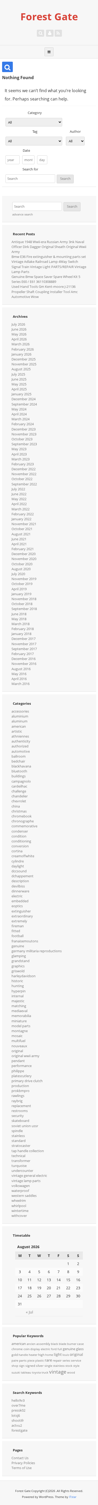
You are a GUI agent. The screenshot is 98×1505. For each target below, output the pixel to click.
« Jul (29, 1312)
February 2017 (22, 653)
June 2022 (18, 494)
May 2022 (18, 499)
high (41, 1354)
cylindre (17, 861)
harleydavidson (23, 976)
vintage (57, 1371)
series (66, 1360)
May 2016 (18, 673)
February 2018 (22, 628)
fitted (15, 931)
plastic (39, 1360)
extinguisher (21, 911)
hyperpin (18, 991)
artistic (16, 731)
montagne (19, 1030)
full (59, 1349)
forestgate (19, 1430)
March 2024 (20, 419)
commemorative (24, 826)
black (54, 1344)
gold (14, 1354)
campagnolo (21, 781)
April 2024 (19, 414)
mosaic (16, 1035)
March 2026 (20, 344)
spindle (17, 1130)
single (48, 1366)
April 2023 (19, 454)
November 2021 (23, 524)
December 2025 (23, 359)
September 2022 (24, 484)
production (20, 1085)
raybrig (16, 1100)
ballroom (18, 756)
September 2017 (24, 648)
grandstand (20, 960)
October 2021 (21, 528)
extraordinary (22, 916)
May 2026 (18, 334)
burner (71, 1344)
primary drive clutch (27, 1080)
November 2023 (23, 434)
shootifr (17, 1420)
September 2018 (24, 608)
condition (18, 836)
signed (30, 1365)
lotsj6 (15, 1415)
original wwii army (25, 1055)
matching (18, 1006)
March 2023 (20, 459)
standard (18, 1140)
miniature (19, 1021)
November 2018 (23, 598)
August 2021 (21, 534)
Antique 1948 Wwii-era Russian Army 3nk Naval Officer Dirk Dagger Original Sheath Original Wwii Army (48, 246)
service (76, 1360)
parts (23, 1360)
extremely (19, 921)
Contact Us (19, 1458)
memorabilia (21, 1015)
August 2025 (21, 369)
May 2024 (18, 409)
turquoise (19, 1165)
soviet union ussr (24, 1125)
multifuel (18, 1040)
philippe (17, 1071)
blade (62, 1344)
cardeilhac (19, 786)
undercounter (22, 1170)
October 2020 (21, 564)
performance (21, 1065)
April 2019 (19, 589)
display (35, 1349)
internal (17, 996)
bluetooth (19, 771)
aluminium (19, 716)
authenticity (20, 741)
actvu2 (16, 1425)
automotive (20, 751)
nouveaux (19, 1046)
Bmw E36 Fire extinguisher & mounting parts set (48, 256)
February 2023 (22, 464)
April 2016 (19, 678)
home (49, 1355)
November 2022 (23, 474)
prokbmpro (20, 1090)
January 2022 (21, 519)
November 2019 (23, 578)
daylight (17, 866)
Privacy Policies (23, 1462)
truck (45, 1372)
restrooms (19, 1110)
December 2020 (23, 553)
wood (71, 1372)
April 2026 (19, 339)
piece (30, 1360)
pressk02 (18, 1410)
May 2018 (18, 619)
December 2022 (23, 469)
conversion (20, 846)
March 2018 (20, 623)
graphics (18, 966)
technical (18, 1155)
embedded (19, 901)
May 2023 (18, 449)
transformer (20, 1160)
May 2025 (18, 384)
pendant (18, 1060)
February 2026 (22, 349)
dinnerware (20, 891)
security (17, 1115)
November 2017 (23, 644)
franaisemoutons (24, 941)
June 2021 (18, 539)
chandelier (19, 796)
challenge (18, 791)
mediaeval (19, 1010)
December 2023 (23, 429)
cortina (16, 851)
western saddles (24, 1195)
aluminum (19, 721)
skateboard (20, 1120)
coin (27, 1349)
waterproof (20, 1190)
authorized (19, 746)
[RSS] (58, 33)
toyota (36, 1372)
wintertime (19, 1210)
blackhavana (21, 766)
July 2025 (18, 374)
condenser (19, 831)
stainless (18, 1135)
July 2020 (18, 573)
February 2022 (22, 514)
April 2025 (19, 389)
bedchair (18, 761)
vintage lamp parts (26, 1180)
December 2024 (23, 399)
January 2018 (21, 633)
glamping (18, 956)
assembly (43, 1344)
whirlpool (18, 1205)
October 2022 (21, 479)
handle (23, 1355)
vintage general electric (29, 1175)
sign (22, 1366)
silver (40, 1365)
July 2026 (18, 324)
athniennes (20, 736)
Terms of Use (21, 1467)
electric (16, 896)
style (76, 1366)
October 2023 (21, 439)
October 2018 (21, 603)
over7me (18, 1405)
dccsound (19, 871)
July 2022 (18, 489)
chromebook (21, 816)
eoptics (17, 906)
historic (17, 981)
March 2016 (20, 683)
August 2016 (21, 668)
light (58, 1354)
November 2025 (23, 364)
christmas (19, 811)
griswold (18, 971)
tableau (26, 1372)
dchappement (22, 876)
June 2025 (18, 379)
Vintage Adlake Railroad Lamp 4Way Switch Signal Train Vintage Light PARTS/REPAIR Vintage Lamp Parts (48, 266)
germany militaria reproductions (36, 951)
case (80, 1344)
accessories (20, 711)
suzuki (15, 1372)
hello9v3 (18, 1400)
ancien (31, 1344)
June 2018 (18, 614)
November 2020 (23, 558)
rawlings (17, 1095)
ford (54, 1349)
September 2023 (24, 444)
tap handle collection (27, 1150)
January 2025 (21, 394)
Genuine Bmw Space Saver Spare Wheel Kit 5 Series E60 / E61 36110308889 (45, 279)
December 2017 (23, 638)
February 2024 (22, 424)
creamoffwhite (22, 856)
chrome (17, 1349)
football (17, 936)
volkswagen (20, 1185)
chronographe (22, 821)
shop (14, 1366)
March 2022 (20, 509)
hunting (17, 985)
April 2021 (19, 544)
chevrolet (18, 801)
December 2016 (23, 658)
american (18, 726)
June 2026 (18, 329)
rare (48, 1360)
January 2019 (21, 594)
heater (33, 1355)
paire (14, 1360)
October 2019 (21, 583)
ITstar (72, 1497)
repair (57, 1360)
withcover (19, 1215)
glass (80, 1349)
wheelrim (18, 1200)
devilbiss (18, 886)
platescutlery (21, 1076)
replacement (21, 1105)
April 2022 (19, 503)
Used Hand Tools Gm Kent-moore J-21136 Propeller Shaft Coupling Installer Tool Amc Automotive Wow (44, 291)
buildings (18, 776)
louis (65, 1355)
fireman (17, 926)
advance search (22, 214)
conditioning (21, 841)
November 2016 (23, 663)
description (20, 881)
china (15, 806)
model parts (20, 1026)
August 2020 (21, 569)
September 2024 (24, 404)
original (17, 1051)
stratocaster (20, 1145)
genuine (17, 946)
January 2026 (21, 354)
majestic (17, 1001)
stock (68, 1366)
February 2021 (22, 549)
